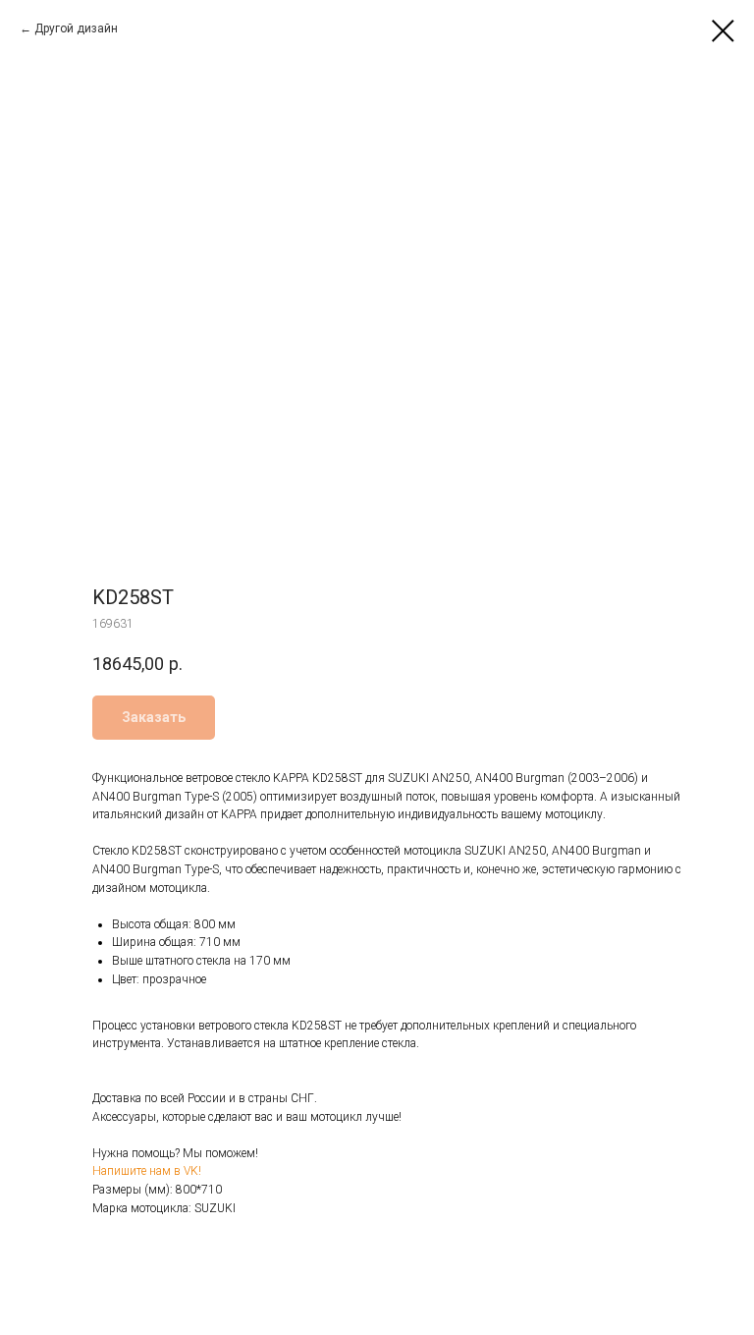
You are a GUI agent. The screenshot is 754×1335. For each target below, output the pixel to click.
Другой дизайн (76, 28)
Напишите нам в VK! (146, 1171)
